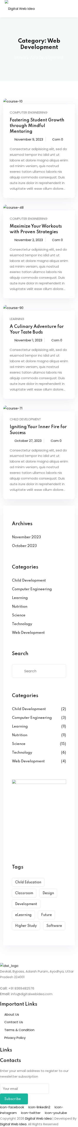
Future (46, 915)
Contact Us (13, 1022)
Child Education (28, 882)
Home (20, 58)
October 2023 (24, 546)
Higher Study (26, 926)
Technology (22, 624)
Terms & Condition (19, 1030)
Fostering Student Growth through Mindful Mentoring (37, 126)
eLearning (23, 915)
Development (26, 904)
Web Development (28, 633)
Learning (17, 319)
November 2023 (26, 537)
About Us (11, 1014)
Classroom (24, 893)
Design (48, 893)
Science (18, 615)
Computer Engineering (28, 112)
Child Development (25, 419)
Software (54, 926)
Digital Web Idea (13, 1124)
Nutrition (19, 607)
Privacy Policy (15, 1037)
